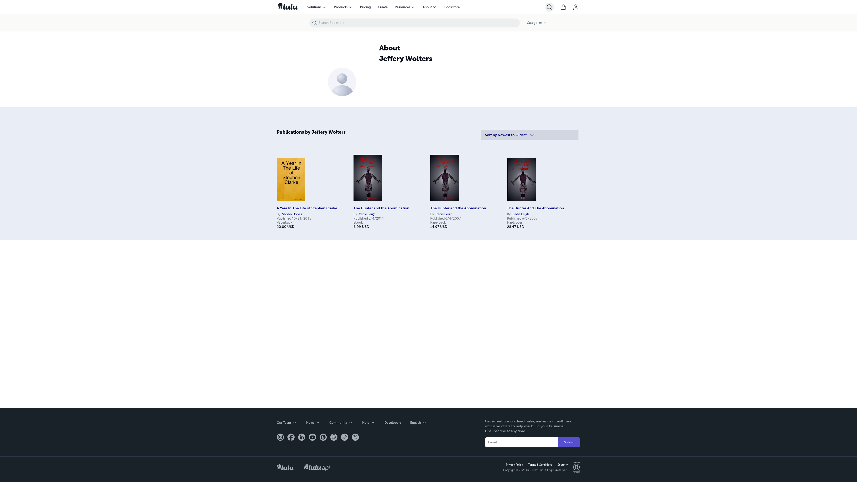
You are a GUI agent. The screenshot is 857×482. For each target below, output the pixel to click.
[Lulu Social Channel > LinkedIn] (301, 438)
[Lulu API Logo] (317, 467)
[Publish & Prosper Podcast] (333, 438)
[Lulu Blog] (323, 438)
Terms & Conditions (540, 464)
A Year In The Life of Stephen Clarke (307, 208)
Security (562, 464)
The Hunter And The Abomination (535, 208)
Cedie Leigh (367, 214)
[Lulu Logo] (285, 467)
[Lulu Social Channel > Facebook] (291, 438)
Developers (393, 422)
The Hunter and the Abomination (381, 208)
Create (383, 7)
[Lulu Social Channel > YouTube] (312, 438)
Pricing (365, 7)
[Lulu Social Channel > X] (355, 438)
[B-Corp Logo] (576, 467)
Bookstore (452, 7)
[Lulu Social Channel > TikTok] (344, 438)
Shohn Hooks (292, 214)
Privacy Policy (514, 464)
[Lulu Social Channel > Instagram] (280, 438)
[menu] (324, 7)
